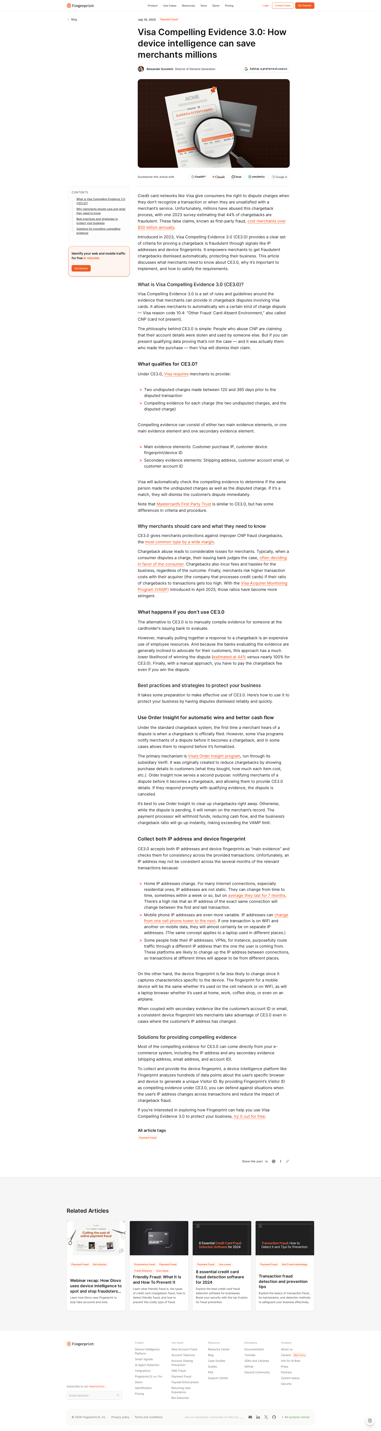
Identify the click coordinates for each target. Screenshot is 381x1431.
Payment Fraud (181, 1376)
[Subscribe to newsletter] (117, 1395)
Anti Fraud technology (294, 1264)
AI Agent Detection (147, 1365)
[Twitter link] (266, 1416)
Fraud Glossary (143, 1270)
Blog (211, 1355)
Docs (204, 5)
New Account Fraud (184, 1349)
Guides (212, 1366)
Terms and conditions (148, 1417)
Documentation (254, 1349)
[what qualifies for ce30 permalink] (136, 364)
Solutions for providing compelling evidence (98, 231)
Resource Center (219, 1349)
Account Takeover (183, 1355)
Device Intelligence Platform (147, 1351)
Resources (188, 5)
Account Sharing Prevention (182, 1363)
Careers (293, 1355)
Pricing (229, 5)
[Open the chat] (369, 1420)
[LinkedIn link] (258, 1416)
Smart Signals (144, 1359)
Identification (143, 1388)
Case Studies (216, 1360)
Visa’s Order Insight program (214, 756)
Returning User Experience (181, 1390)
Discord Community (257, 1372)
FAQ (210, 1372)
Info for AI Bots (290, 1360)
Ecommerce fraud (144, 1264)
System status (290, 1378)
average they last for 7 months (256, 895)
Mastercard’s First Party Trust (184, 504)
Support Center (218, 1378)
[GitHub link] (274, 1416)
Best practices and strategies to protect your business (97, 221)
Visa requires (176, 374)
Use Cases (169, 5)
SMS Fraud (178, 1370)
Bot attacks (100, 1264)
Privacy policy (120, 1417)
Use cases (162, 1270)
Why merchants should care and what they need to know (100, 211)
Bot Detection (180, 1397)
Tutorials (249, 1355)
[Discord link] (250, 1416)
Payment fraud (169, 19)
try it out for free (249, 1116)
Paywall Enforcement (185, 1382)
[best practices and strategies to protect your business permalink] (136, 685)
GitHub (248, 1366)
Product (153, 5)
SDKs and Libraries (256, 1360)
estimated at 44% (229, 657)
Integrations (142, 1370)
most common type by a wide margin (179, 542)
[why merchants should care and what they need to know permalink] (136, 526)
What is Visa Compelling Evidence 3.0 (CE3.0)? (100, 201)
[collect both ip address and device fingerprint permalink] (136, 838)
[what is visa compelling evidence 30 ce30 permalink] (136, 284)
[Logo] (80, 5)
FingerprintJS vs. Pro (148, 1376)
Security (286, 1383)
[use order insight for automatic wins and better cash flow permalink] (136, 717)
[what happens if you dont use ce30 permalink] (136, 612)
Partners (286, 1372)
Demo (215, 5)
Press (284, 1366)
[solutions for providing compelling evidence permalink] (136, 1037)
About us (286, 1349)
